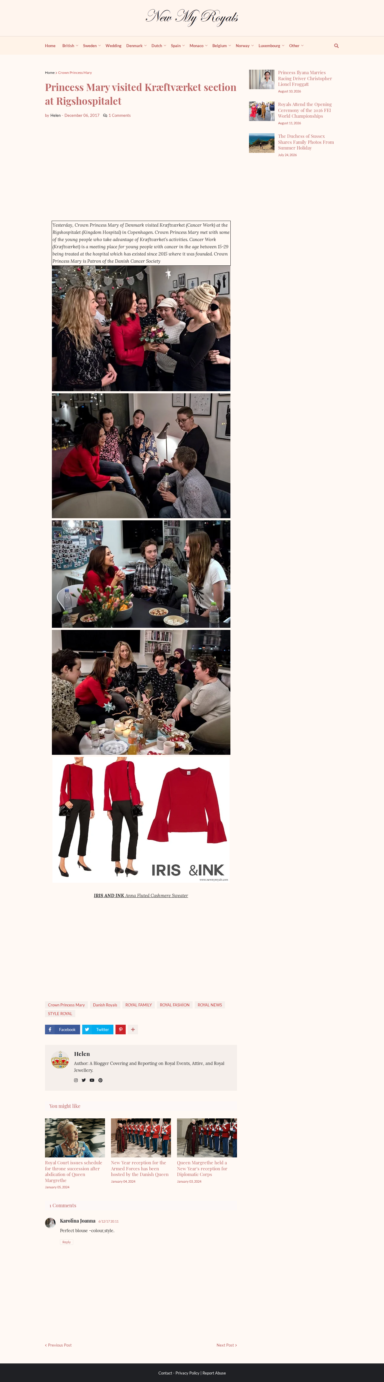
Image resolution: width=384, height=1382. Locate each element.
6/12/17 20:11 (108, 1221)
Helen (82, 1053)
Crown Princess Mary (75, 72)
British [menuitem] (68, 45)
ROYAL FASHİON (175, 1004)
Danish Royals (105, 1004)
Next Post (225, 1345)
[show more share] (133, 1029)
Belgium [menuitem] (219, 45)
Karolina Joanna (77, 1220)
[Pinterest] (121, 1029)
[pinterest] (100, 1080)
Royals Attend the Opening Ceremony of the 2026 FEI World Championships (305, 110)
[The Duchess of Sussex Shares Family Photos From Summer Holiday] (261, 143)
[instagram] (76, 1080)
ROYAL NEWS (210, 1004)
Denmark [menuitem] (134, 45)
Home (50, 72)
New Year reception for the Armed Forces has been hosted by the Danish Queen (140, 1168)
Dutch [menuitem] (157, 45)
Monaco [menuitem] (196, 45)
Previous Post (60, 1345)
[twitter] (84, 1080)
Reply (66, 1242)
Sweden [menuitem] (90, 45)
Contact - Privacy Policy (179, 1373)
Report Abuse (214, 1373)
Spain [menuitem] (176, 45)
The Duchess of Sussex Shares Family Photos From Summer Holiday (306, 142)
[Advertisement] (141, 170)
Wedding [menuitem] (114, 45)
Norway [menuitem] (243, 45)
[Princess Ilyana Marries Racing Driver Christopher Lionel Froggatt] (261, 79)
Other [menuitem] (294, 45)
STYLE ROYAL (60, 1013)
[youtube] (92, 1080)
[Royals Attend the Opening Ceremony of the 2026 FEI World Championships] (261, 111)
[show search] (333, 46)
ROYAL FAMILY (138, 1004)
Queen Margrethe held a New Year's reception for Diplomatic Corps (202, 1168)
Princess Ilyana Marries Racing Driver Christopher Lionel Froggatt (305, 78)
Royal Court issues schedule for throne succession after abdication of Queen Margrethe (73, 1171)
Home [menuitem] (50, 45)
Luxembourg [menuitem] (269, 45)
